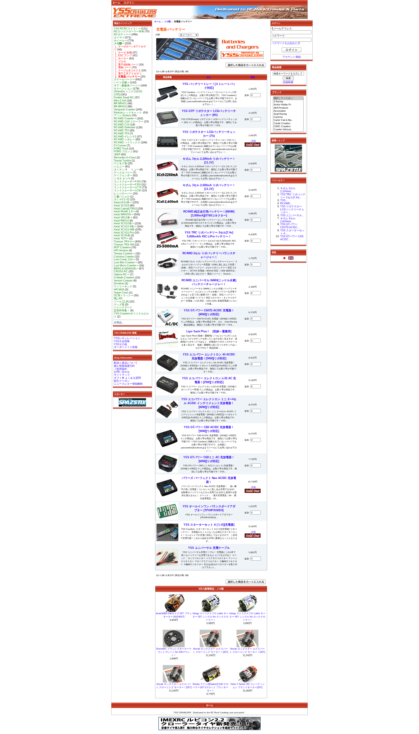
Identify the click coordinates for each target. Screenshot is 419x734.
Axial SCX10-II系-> (125, 226)
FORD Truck (121, 148)
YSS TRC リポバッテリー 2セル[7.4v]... (292, 196)
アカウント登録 (291, 56)
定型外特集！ (122, 310)
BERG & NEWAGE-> (126, 268)
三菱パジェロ (122, 196)
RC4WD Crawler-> (125, 118)
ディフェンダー (123, 175)
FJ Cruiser (120, 145)
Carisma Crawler (124, 256)
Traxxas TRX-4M (124, 244)
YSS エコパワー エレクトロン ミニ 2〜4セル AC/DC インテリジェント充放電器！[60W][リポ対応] (208, 403)
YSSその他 (120, 344)
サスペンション (123, 88)
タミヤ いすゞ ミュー (126, 169)
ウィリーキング (123, 286)
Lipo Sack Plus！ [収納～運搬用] (208, 331)
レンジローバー (123, 193)
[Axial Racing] (288, 114)
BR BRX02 (120, 106)
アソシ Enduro (122, 115)
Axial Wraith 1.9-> (124, 211)
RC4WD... (286, 203)
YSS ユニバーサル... (292, 215)
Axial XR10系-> (123, 217)
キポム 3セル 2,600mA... (287, 220)
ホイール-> (120, 40)
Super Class (121, 292)
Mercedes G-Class (125, 157)
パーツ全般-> (121, 82)
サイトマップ (122, 374)
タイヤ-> (119, 37)
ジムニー (119, 166)
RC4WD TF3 (121, 133)
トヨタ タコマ (122, 178)
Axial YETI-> (121, 238)
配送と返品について (125, 362)
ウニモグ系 (120, 163)
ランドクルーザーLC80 (127, 190)
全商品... (119, 322)
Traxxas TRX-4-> (124, 241)
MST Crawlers (122, 247)
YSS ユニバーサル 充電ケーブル (209, 547)
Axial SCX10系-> (124, 223)
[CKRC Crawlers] (288, 126)
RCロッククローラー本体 (129, 31)
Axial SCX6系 (122, 235)
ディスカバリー (123, 172)
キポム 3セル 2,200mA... (287, 190)
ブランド (277, 92)
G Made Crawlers (124, 277)
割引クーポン (122, 380)
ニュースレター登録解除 (128, 383)
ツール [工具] (121, 301)
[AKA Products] (288, 108)
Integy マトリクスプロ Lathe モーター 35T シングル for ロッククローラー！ (210, 616)
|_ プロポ (120, 61)
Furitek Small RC (124, 97)
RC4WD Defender (125, 127)
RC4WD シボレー (124, 139)
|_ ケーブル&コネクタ (127, 70)
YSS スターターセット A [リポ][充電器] (209, 524)
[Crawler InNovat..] (288, 129)
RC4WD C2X (122, 124)
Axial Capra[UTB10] (125, 208)
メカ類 (167, 21)
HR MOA (119, 289)
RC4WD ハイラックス (127, 142)
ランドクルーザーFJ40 (127, 181)
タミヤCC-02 (122, 199)
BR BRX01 (120, 103)
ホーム (116, 2)
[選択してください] (288, 98)
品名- (208, 77)
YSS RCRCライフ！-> (127, 28)
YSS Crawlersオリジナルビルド (131, 315)
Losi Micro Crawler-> (126, 265)
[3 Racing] (288, 101)
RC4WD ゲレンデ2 (125, 136)
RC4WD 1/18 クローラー (128, 121)
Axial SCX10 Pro (124, 232)
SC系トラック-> (123, 295)
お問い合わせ (122, 371)
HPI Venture (121, 250)
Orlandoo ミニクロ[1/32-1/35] (128, 93)
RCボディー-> (122, 34)
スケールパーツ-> (124, 79)
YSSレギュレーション (127, 338)
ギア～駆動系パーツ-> (127, 85)
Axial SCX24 (121, 205)
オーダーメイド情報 (125, 347)
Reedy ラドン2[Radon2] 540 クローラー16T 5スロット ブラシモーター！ (210, 687)
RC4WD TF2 (121, 130)
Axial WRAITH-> (123, 214)
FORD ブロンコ (123, 151)
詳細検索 (288, 82)
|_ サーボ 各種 (123, 52)
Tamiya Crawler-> (124, 253)
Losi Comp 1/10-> (124, 259)
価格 (253, 77)
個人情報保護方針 (124, 365)
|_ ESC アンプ (123, 55)
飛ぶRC (118, 298)
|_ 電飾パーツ (122, 67)
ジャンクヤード (123, 307)
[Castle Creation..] (288, 123)
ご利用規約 (120, 368)
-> (119, 43)
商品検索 (277, 67)
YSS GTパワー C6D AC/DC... (292, 238)
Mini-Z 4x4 (120, 100)
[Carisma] (288, 117)
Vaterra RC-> (121, 274)
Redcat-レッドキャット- (128, 112)
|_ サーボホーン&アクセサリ (130, 48)
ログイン (129, 2)
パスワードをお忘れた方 (285, 43)
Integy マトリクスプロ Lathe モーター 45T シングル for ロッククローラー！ (247, 616)
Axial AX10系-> (123, 202)
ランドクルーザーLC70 (127, 187)
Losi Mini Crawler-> (125, 262)
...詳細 (252, 141)
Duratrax (119, 283)
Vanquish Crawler (124, 109)
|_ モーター (121, 58)
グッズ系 (119, 304)
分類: (157, 34)
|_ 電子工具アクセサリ (128, 73)
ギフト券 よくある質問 (127, 377)
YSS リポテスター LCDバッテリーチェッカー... (292, 209)
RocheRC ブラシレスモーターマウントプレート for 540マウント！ (173, 652)
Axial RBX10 (121, 220)
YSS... (283, 200)
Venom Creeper (123, 280)
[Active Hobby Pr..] (288, 104)
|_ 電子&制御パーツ (126, 64)
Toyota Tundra (122, 160)
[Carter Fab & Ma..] (288, 120)
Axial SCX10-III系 (124, 229)
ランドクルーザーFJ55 (127, 184)
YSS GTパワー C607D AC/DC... (289, 226)
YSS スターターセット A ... (292, 232)
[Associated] (288, 111)
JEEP (117, 154)
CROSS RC (121, 271)
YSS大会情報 (122, 341)
